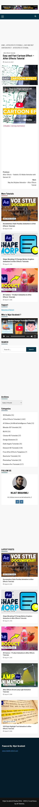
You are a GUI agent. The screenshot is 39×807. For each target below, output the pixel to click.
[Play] (4, 336)
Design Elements (9, 440)
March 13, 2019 (9, 62)
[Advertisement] (19, 30)
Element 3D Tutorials (10, 448)
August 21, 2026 (8, 264)
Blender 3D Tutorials (10, 427)
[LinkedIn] (21, 502)
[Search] (35, 16)
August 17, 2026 (8, 299)
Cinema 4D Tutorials (10, 435)
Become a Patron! (7, 310)
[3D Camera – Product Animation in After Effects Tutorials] (19, 280)
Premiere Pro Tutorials (11, 464)
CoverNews (32, 801)
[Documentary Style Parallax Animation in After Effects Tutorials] (19, 209)
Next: (22, 182)
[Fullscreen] (35, 336)
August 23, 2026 (8, 228)
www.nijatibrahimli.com (10, 751)
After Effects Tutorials (9, 53)
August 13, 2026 (8, 694)
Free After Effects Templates (14, 452)
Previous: (19, 174)
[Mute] (32, 336)
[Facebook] (17, 502)
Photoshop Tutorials (10, 460)
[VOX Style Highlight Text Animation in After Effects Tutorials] (19, 712)
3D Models (7, 415)
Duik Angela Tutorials (11, 444)
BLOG (5, 431)
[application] (19, 328)
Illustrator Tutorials (10, 456)
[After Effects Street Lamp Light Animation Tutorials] (19, 675)
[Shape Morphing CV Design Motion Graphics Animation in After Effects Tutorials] (19, 245)
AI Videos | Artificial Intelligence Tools (17, 423)
